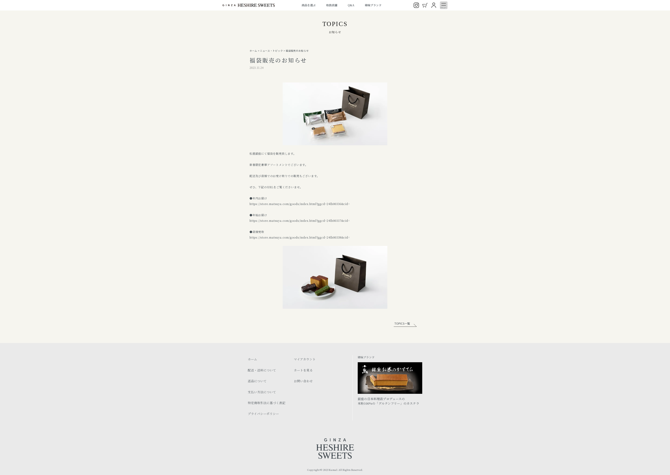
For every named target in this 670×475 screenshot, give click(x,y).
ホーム (253, 50)
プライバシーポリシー (263, 413)
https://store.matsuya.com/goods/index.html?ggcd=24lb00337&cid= (300, 221)
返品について (257, 381)
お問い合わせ (303, 381)
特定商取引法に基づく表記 (266, 403)
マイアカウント (305, 359)
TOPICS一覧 (402, 323)
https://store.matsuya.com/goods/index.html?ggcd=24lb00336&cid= (300, 204)
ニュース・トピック (271, 50)
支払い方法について (262, 392)
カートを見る (303, 370)
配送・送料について (262, 370)
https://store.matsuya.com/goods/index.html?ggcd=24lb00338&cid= (300, 237)
